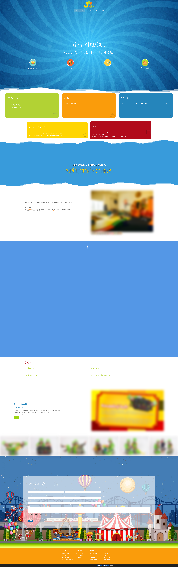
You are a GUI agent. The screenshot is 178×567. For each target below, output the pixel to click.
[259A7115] (92, 233)
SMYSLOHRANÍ (28, 209)
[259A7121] (95, 233)
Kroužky (70, 68)
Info (17, 419)
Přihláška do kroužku (107, 559)
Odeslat (30, 522)
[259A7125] (97, 233)
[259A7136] (110, 233)
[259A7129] (100, 233)
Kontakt (103, 10)
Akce (87, 10)
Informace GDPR (106, 555)
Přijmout (99, 565)
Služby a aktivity (97, 10)
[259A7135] (108, 233)
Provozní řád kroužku (107, 561)
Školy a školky (107, 68)
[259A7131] (105, 233)
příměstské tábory (29, 216)
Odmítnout (105, 565)
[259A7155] (121, 233)
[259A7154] (118, 233)
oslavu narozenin (37, 218)
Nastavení (111, 565)
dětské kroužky (28, 214)
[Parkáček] (89, 7)
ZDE (14, 111)
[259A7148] (115, 233)
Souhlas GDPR (106, 557)
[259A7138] (113, 233)
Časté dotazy (91, 10)
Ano (30, 518)
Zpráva (29, 508)
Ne (30, 520)
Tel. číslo (29, 503)
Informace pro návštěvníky (79, 10)
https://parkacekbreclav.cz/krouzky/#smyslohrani (50, 210)
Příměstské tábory (145, 68)
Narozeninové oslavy (33, 68)
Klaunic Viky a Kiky (38, 220)
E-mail (29, 498)
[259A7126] (102, 233)
